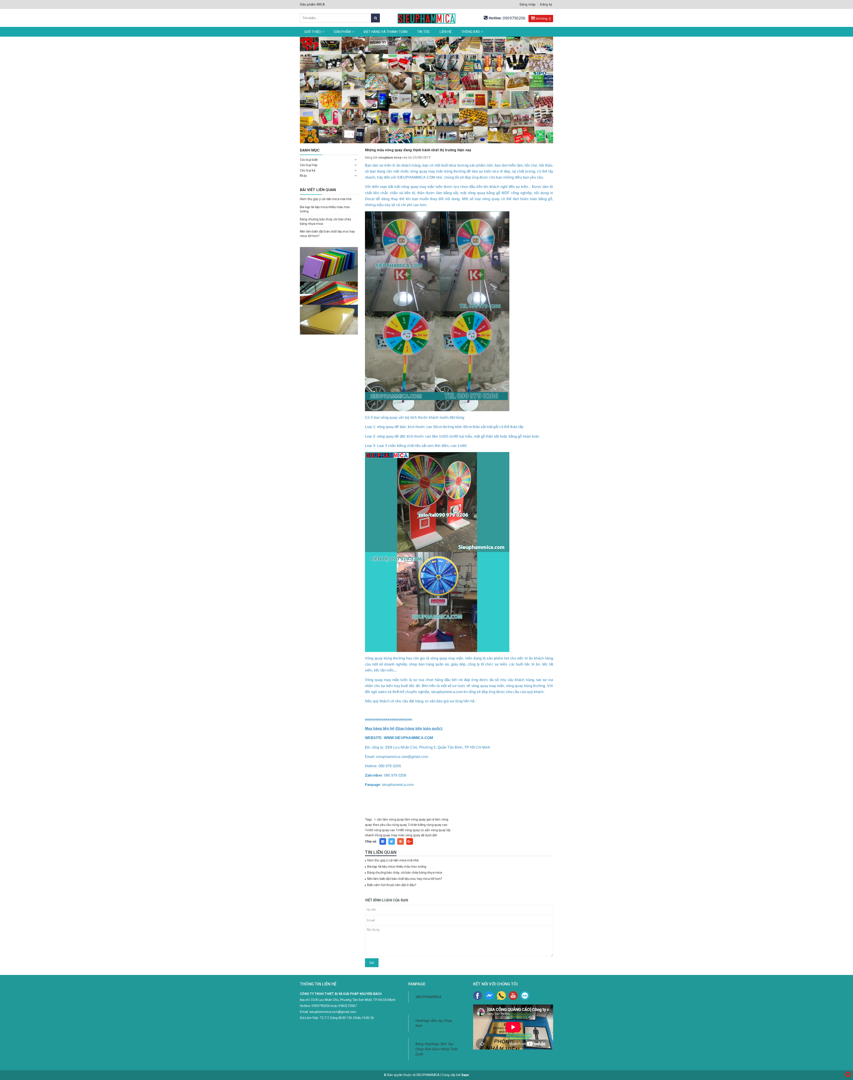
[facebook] (477, 995)
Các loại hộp (308, 165)
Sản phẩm (343, 32)
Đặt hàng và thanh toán (386, 32)
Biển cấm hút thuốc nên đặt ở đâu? (392, 885)
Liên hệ (446, 32)
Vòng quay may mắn (390, 835)
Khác (303, 175)
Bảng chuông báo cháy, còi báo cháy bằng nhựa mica (404, 872)
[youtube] (513, 995)
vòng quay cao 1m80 (389, 830)
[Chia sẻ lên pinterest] (400, 841)
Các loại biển (309, 159)
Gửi (371, 962)
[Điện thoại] (501, 995)
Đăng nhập (528, 4)
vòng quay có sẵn (417, 830)
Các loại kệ (307, 170)
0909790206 (514, 18)
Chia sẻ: (371, 841)
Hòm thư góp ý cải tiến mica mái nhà (393, 860)
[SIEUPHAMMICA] (426, 16)
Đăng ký (546, 4)
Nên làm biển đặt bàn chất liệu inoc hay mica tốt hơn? (404, 879)
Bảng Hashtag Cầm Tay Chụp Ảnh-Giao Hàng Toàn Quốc (436, 1049)
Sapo (465, 1075)
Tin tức (423, 32)
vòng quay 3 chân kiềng (409, 825)
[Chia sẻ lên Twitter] (391, 841)
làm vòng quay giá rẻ (419, 819)
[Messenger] (489, 995)
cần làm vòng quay (390, 819)
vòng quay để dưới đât (421, 835)
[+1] (409, 841)
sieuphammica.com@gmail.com (332, 1012)
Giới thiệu (313, 32)
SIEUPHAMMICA (428, 997)
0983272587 (347, 1006)
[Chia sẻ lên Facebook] (382, 841)
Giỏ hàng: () (543, 18)
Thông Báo (471, 32)
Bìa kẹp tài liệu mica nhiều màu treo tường (396, 866)
